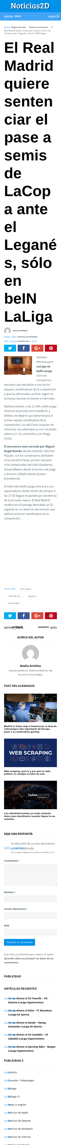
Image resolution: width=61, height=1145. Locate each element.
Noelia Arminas (20, 330)
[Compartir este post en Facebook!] (24, 348)
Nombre (10, 892)
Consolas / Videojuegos (21, 1080)
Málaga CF (14, 1096)
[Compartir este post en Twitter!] (10, 348)
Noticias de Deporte (19, 1120)
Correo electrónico (16, 908)
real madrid (13, 603)
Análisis (12, 1072)
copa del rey (14, 596)
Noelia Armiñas (30, 666)
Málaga (12, 1088)
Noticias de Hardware (20, 1128)
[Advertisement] (32, 557)
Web (6, 925)
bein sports (26, 588)
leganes (32, 596)
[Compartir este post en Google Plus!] (37, 348)
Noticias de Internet (38, 27)
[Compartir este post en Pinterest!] (51, 348)
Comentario (12, 860)
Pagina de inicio (18, 27)
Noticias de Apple (18, 1112)
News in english (17, 1104)
